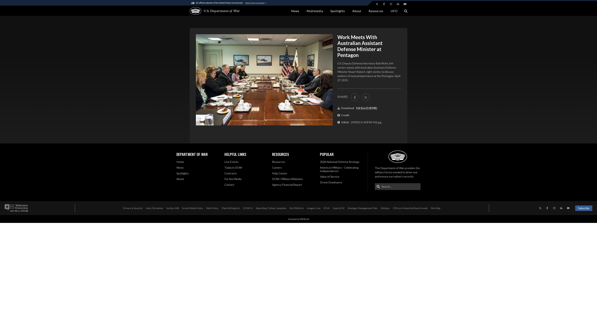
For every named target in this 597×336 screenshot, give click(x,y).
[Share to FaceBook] (355, 97)
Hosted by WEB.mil (298, 218)
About (356, 11)
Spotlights (337, 11)
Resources (376, 11)
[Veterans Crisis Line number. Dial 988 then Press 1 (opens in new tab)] (16, 208)
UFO (394, 11)
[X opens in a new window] (377, 4)
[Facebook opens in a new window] (384, 4)
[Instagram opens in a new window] (391, 4)
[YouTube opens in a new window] (405, 4)
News (295, 11)
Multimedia (315, 11)
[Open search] (405, 11)
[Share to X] (366, 97)
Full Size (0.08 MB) (366, 108)
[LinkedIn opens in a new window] (398, 4)
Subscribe (583, 208)
